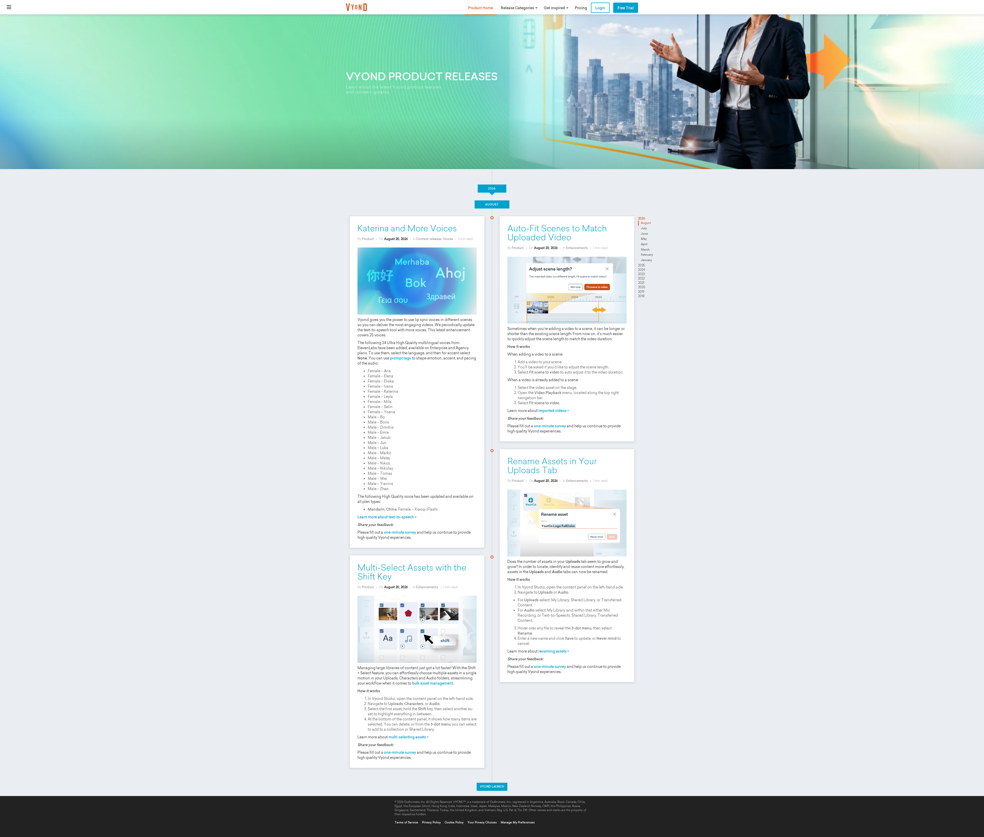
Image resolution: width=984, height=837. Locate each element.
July (644, 228)
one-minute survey (400, 532)
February (647, 254)
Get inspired (554, 8)
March (645, 249)
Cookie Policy (454, 822)
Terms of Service (406, 822)
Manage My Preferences (518, 822)
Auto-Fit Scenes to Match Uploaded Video (557, 232)
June (644, 233)
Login (600, 8)
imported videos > (553, 410)
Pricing (581, 8)
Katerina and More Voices (407, 228)
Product (368, 239)
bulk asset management (432, 683)
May (644, 239)
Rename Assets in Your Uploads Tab (552, 465)
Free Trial (626, 8)
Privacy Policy (431, 822)
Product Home (480, 8)
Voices (448, 239)
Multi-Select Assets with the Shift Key (411, 572)
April (644, 244)
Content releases (429, 239)
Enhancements (577, 248)
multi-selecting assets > (408, 737)
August (646, 223)
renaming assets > (553, 651)
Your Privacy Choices (482, 822)
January (646, 260)
